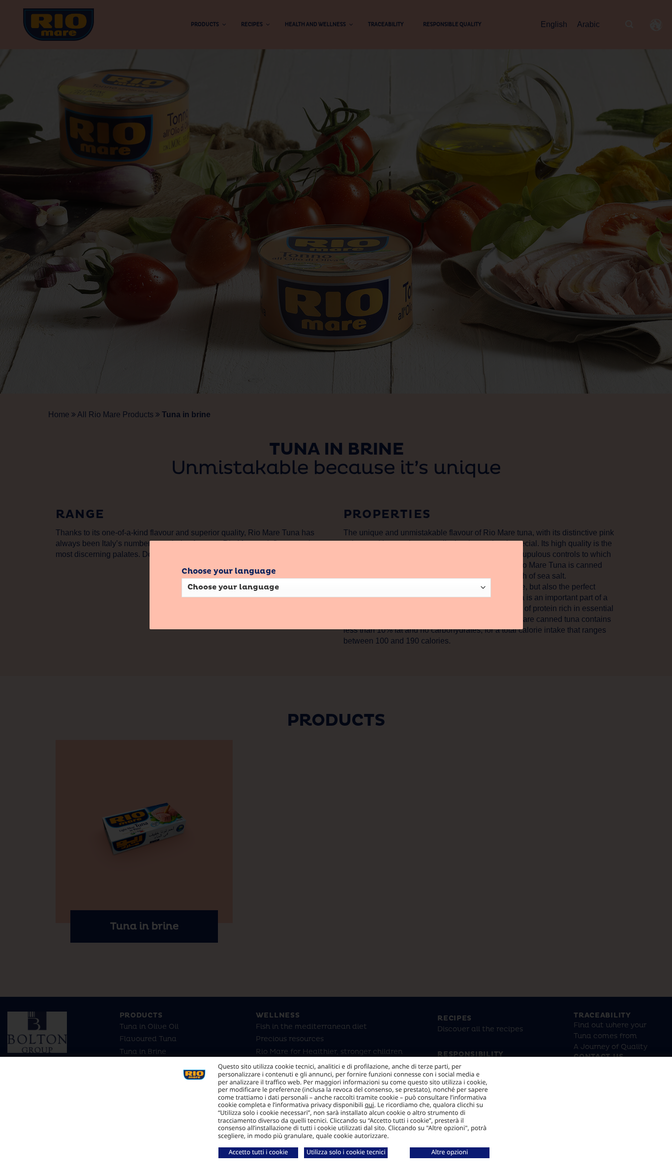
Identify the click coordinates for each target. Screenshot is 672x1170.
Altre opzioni (449, 1151)
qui (369, 1104)
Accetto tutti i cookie (258, 1151)
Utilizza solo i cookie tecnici (345, 1151)
